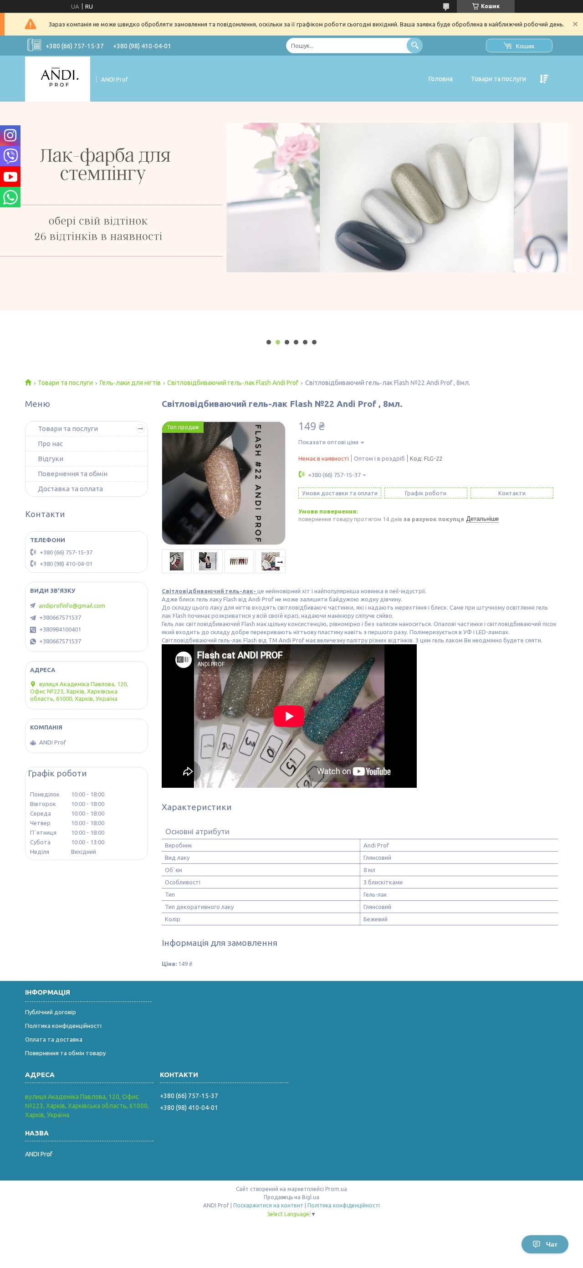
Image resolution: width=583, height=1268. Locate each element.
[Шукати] (415, 45)
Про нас (50, 443)
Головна (441, 78)
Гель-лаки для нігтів (130, 382)
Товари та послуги (498, 78)
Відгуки (50, 458)
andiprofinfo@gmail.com (72, 605)
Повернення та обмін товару (65, 1053)
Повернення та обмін (72, 473)
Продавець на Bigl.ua (291, 1197)
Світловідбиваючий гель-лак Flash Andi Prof (232, 382)
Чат (551, 1244)
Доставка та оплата (70, 489)
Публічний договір (50, 1012)
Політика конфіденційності (63, 1025)
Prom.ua (336, 1189)
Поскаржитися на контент (268, 1205)
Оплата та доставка (53, 1039)
